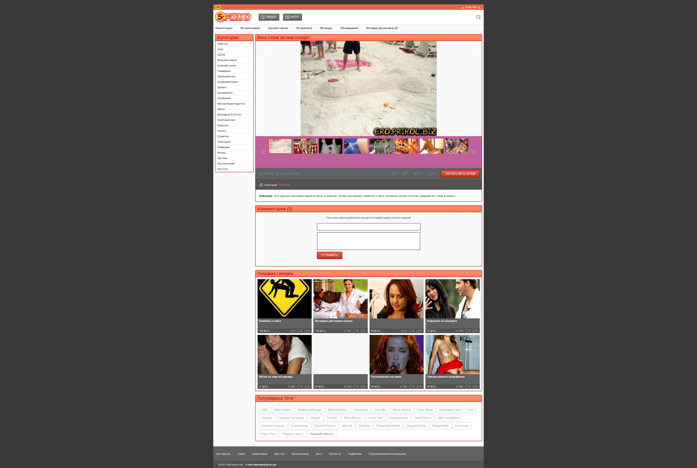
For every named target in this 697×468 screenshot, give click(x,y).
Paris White (425, 410)
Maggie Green (416, 426)
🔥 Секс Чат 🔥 (471, 7)
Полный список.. (322, 434)
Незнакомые (398, 418)
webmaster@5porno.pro (264, 464)
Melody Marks (337, 410)
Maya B (347, 426)
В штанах (461, 426)
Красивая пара (450, 410)
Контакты (335, 453)
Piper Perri (268, 434)
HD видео (326, 28)
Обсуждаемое (349, 28)
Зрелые (221, 87)
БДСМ (221, 54)
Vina (470, 410)
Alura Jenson (402, 410)
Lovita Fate (375, 418)
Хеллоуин (361, 410)
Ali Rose (364, 426)
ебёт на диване (449, 418)
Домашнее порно (227, 81)
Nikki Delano (282, 410)
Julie (264, 410)
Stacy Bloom (352, 418)
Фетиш (221, 152)
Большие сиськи (227, 60)
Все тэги (280, 453)
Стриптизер (299, 426)
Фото (319, 453)
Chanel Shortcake (388, 426)
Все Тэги (222, 169)
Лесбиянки (224, 98)
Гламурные (224, 71)
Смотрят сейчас (278, 28)
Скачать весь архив (460, 173)
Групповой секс (226, 76)
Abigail (315, 418)
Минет (221, 109)
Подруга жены (292, 434)
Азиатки (222, 43)
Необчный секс (226, 120)
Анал (220, 49)
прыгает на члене (291, 418)
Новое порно (224, 28)
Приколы (223, 125)
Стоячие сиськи (272, 426)
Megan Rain (441, 426)
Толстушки (223, 141)
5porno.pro (237, 464)
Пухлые (266, 418)
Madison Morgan (309, 410)
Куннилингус (225, 92)
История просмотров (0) (382, 28)
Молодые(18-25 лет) (229, 114)
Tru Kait (332, 418)
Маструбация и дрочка (231, 103)
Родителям (354, 453)
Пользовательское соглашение (387, 453)
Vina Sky (380, 410)
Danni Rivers (423, 418)
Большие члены (226, 65)
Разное (221, 130)
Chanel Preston (325, 426)
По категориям (250, 28)
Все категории (225, 163)
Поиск (241, 453)
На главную (223, 453)
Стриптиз (223, 136)
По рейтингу (304, 28)
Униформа (223, 147)
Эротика (222, 158)
